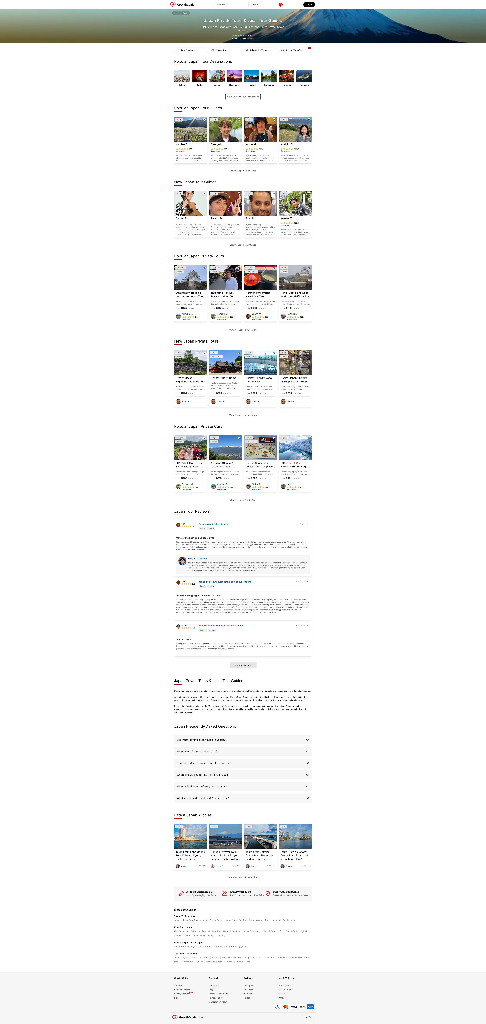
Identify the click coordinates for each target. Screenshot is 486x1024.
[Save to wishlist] (204, 119)
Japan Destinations (285, 920)
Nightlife (304, 931)
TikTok (247, 998)
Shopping (220, 935)
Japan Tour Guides (192, 920)
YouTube (248, 993)
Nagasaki (249, 957)
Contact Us (214, 985)
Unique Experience (252, 931)
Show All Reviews (243, 665)
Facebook (249, 989)
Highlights (179, 931)
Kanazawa (227, 957)
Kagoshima (187, 961)
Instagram (249, 985)
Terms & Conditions (218, 993)
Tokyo (177, 957)
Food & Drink (269, 931)
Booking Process (182, 989)
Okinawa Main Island (299, 957)
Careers (282, 993)
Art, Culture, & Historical (198, 931)
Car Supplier (285, 989)
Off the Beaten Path (287, 931)
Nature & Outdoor (231, 931)
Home (177, 13)
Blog (176, 998)
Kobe (247, 961)
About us (178, 985)
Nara (258, 957)
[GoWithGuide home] (182, 4)
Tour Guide (284, 985)
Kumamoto (269, 957)
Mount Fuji (281, 957)
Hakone (215, 957)
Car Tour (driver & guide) (209, 946)
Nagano (199, 961)
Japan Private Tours (212, 920)
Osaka (194, 957)
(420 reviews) (202, 559)
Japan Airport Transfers (262, 920)
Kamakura (210, 961)
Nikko (177, 961)
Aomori (239, 961)
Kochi (220, 961)
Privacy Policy (216, 998)
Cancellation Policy (218, 1002)
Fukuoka (238, 957)
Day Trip (216, 931)
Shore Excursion (182, 935)
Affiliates (283, 998)
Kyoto (185, 957)
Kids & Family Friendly (203, 935)
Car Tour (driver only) (184, 946)
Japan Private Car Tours (236, 920)
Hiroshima (204, 957)
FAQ (211, 989)
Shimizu (229, 961)
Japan (177, 920)
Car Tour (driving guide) (235, 946)
